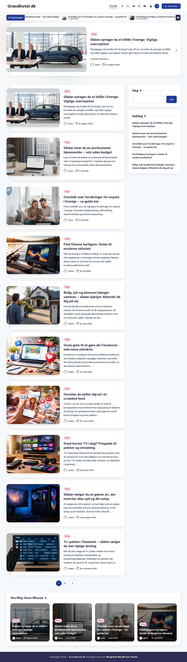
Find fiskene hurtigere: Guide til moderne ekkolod (125, 17)
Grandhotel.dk (22, 6)
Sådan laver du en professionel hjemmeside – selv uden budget (149, 135)
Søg (135, 90)
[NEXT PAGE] (72, 583)
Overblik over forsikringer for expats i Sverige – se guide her (62, 17)
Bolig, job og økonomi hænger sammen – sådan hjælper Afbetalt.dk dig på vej (92, 297)
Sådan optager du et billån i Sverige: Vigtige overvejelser (152, 124)
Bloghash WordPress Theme (122, 657)
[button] (171, 6)
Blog (94, 34)
